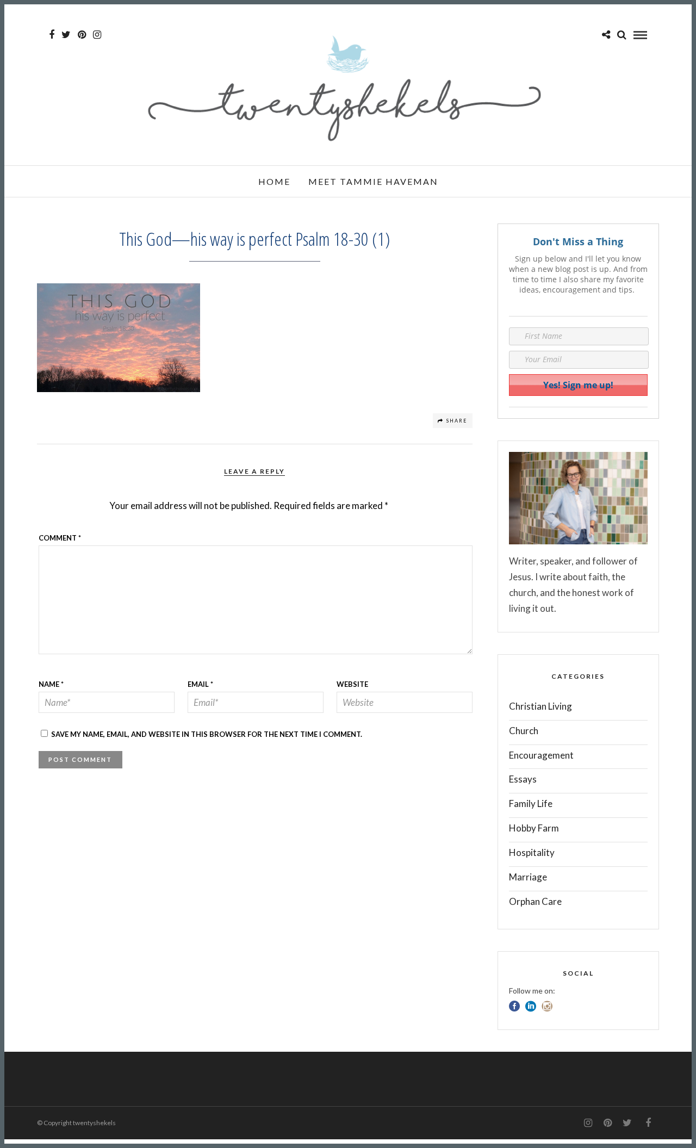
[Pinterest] (82, 35)
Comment (60, 537)
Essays (523, 779)
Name (51, 684)
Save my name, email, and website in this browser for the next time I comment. (206, 734)
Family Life (530, 803)
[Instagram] (97, 35)
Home (274, 181)
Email (200, 684)
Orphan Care (535, 901)
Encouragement (541, 755)
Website (352, 684)
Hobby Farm (534, 828)
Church (523, 730)
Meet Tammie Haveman (373, 181)
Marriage (528, 877)
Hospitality (532, 852)
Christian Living (540, 706)
